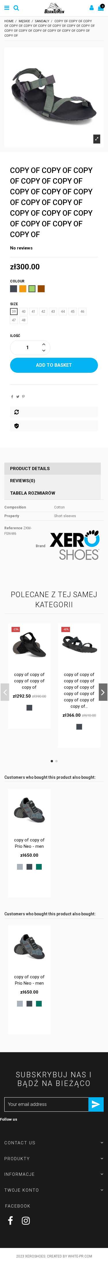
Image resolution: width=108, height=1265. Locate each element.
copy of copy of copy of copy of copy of (29, 681)
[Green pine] (39, 867)
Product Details (30, 468)
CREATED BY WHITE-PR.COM (69, 1256)
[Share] (12, 397)
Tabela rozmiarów (32, 493)
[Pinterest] (23, 397)
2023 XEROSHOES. (31, 1256)
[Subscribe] (96, 1104)
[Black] (29, 708)
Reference (13, 528)
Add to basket (54, 365)
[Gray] (20, 867)
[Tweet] (17, 397)
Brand (40, 546)
